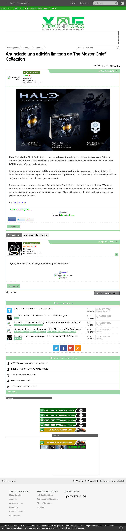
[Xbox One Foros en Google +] (71, 348)
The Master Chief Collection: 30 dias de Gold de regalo (40, 315)
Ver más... (12, 392)
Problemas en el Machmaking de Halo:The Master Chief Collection (46, 336)
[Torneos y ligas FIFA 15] (63, 410)
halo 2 (49, 332)
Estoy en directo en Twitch (22, 381)
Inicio (12, 3)
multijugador (19, 332)
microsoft (18, 338)
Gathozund (28, 246)
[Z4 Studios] (77, 496)
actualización (41, 332)
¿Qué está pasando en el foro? (14, 8)
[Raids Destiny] (63, 420)
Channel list (93, 481)
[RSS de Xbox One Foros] (78, 348)
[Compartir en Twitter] (21, 219)
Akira (25, 76)
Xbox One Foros (63, 24)
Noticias (31, 8)
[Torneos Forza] (63, 430)
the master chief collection (35, 235)
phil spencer (30, 332)
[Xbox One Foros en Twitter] (56, 348)
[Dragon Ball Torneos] (63, 415)
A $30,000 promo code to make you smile (29, 363)
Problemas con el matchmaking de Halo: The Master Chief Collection (47, 322)
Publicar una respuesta (107, 293)
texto (17, 325)
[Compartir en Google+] (30, 219)
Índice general (13, 48)
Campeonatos (42, 8)
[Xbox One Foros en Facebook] (63, 348)
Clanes (53, 8)
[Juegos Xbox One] (63, 401)
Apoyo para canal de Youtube (23, 375)
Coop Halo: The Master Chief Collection (33, 309)
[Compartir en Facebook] (12, 219)
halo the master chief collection (31, 325)
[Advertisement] (29, 418)
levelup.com (20, 202)
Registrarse (84, 3)
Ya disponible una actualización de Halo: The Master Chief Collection (47, 329)
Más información (77, 528)
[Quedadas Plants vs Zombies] (63, 425)
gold (16, 318)
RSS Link (80, 481)
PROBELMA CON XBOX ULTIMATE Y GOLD (30, 369)
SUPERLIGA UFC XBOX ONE (23, 387)
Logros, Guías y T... (103, 311)
